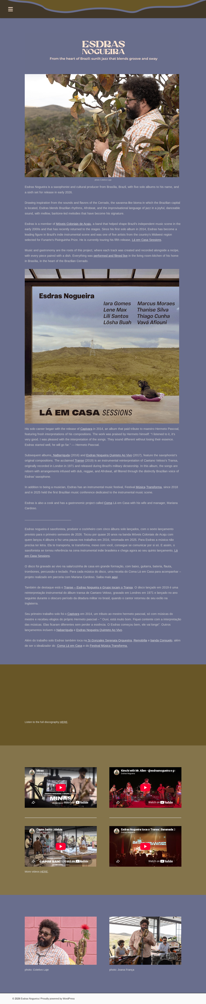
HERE (63, 722)
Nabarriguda (64, 630)
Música (140, 487)
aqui (114, 577)
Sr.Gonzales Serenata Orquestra (109, 640)
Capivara (86, 428)
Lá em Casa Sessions (146, 239)
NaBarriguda (61, 455)
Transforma (154, 487)
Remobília (140, 640)
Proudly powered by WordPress (58, 998)
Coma (108, 503)
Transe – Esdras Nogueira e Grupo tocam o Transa (98, 587)
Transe (79, 460)
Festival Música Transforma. (109, 645)
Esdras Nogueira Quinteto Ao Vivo (109, 455)
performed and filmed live (111, 255)
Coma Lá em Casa (69, 645)
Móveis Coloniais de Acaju (73, 223)
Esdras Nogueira (30, 998)
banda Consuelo (161, 640)
